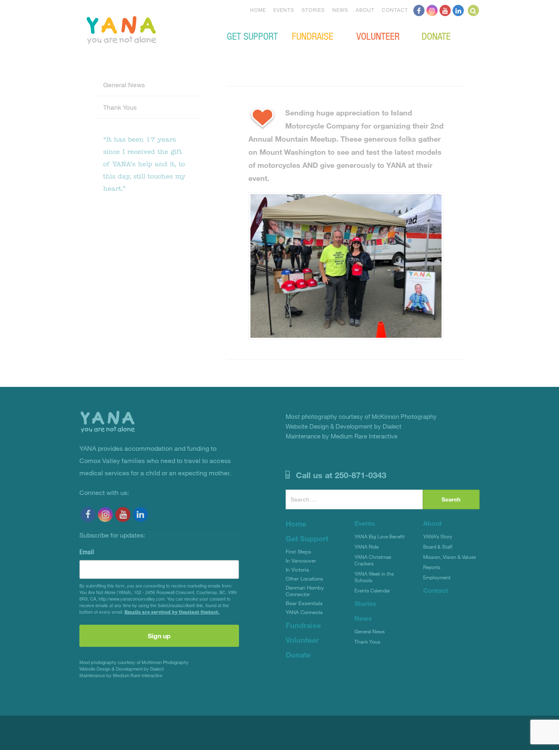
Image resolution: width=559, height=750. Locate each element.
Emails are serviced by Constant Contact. (172, 612)
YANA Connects (304, 612)
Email (86, 552)
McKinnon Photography (165, 662)
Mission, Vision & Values (449, 556)
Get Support (252, 35)
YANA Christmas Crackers (372, 560)
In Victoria (297, 569)
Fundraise (312, 35)
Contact (395, 10)
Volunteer (377, 35)
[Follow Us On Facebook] (419, 10)
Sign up (159, 635)
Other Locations (304, 578)
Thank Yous (120, 107)
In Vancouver (301, 560)
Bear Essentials (304, 603)
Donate (436, 35)
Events (283, 10)
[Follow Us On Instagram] (432, 10)
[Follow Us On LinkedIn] (458, 10)
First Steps (298, 551)
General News (124, 84)
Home (258, 10)
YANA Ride (366, 546)
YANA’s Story (437, 536)
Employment (437, 577)
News (340, 10)
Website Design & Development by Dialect (121, 668)
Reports (431, 567)
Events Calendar (372, 590)
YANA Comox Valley (149, 29)
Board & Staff (438, 546)
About (365, 10)
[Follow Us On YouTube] (445, 10)
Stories (313, 10)
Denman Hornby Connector (305, 590)
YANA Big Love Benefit (379, 536)
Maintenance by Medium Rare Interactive (120, 675)
